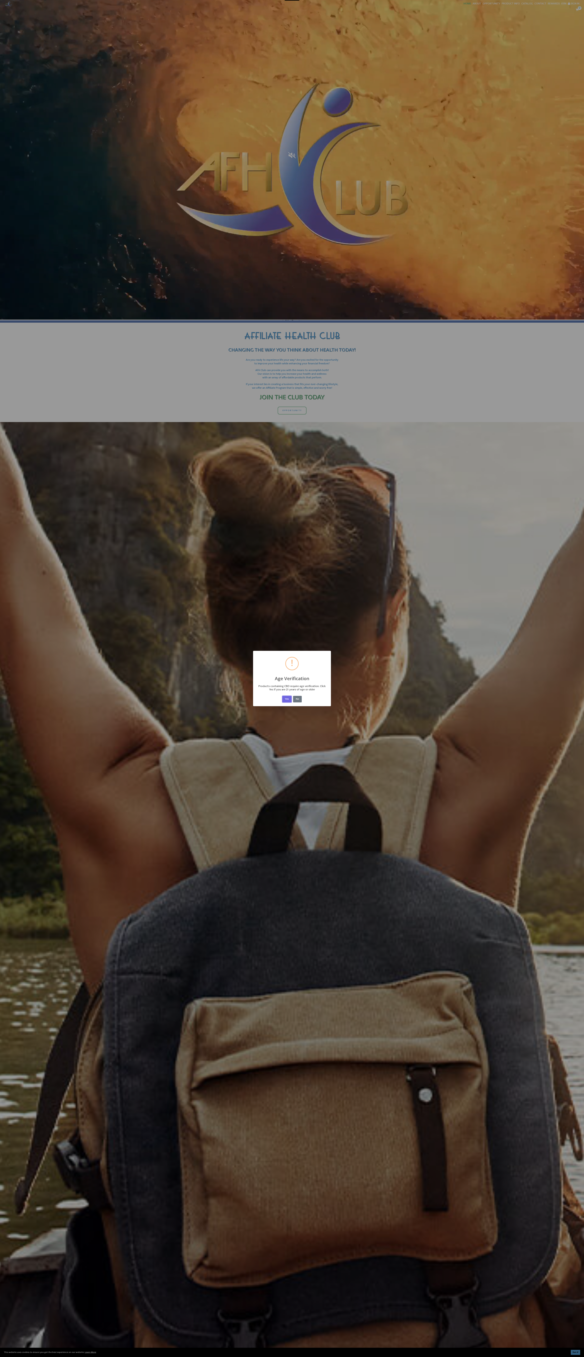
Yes (287, 699)
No (297, 699)
